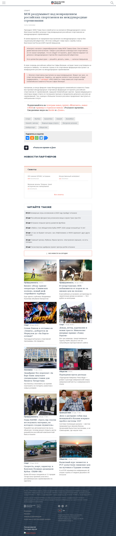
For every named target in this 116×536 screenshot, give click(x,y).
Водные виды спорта (50, 123)
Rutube (51, 110)
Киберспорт (30, 127)
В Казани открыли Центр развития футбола (45, 223)
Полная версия (30, 527)
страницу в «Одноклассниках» (49, 107)
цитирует (45, 79)
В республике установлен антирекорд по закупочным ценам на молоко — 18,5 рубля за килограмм (75, 291)
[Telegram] (41, 138)
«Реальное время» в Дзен (44, 147)
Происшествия (65, 413)
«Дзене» (60, 110)
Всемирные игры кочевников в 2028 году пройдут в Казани (51, 213)
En (64, 511)
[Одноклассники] (32, 138)
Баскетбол (48, 119)
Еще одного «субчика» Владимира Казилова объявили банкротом (37, 292)
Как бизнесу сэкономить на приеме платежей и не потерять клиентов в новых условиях (38, 380)
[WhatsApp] (36, 138)
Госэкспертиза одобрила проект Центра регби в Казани (50, 247)
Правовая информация (32, 517)
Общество (43, 127)
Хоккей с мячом (32, 123)
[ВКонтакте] (27, 138)
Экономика (28, 370)
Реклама (27, 514)
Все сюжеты (59, 194)
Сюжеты (32, 169)
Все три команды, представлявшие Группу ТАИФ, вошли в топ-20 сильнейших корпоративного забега (73, 335)
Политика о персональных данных (37, 519)
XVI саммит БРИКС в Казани (39, 177)
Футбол (37, 119)
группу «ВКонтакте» (71, 105)
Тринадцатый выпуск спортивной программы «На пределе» (38, 334)
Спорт (27, 11)
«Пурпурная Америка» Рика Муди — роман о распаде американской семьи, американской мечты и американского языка (74, 379)
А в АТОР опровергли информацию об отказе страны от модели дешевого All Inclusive (74, 468)
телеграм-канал (53, 105)
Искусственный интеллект (69, 177)
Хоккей (59, 119)
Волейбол (70, 119)
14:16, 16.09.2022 (29, 25)
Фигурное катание (70, 123)
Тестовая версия (30, 529)
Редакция (27, 511)
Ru (60, 510)
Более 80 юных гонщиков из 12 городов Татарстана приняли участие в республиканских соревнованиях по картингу (39, 473)
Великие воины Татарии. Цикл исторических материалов (40, 186)
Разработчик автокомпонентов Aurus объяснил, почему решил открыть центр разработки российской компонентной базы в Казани (40, 427)
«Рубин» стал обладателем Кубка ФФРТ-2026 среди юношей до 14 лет (55, 228)
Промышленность (31, 283)
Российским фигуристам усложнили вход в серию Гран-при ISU (53, 218)
